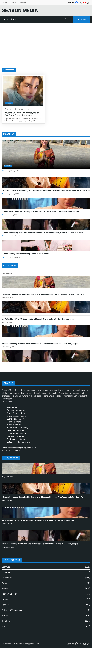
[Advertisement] (46, 42)
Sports (5, 615)
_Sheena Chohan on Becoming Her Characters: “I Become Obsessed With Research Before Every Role (46, 190)
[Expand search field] (65, 19)
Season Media (20, 10)
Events (5, 588)
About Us (15, 19)
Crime (4, 583)
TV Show (6, 621)
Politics (5, 604)
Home (4, 2)
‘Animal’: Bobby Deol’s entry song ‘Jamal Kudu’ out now (25, 254)
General (5, 599)
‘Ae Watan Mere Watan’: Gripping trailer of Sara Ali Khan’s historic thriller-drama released (40, 211)
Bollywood (7, 165)
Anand (9, 109)
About (13, 2)
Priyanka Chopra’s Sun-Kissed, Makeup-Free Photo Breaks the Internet (22, 114)
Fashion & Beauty (9, 594)
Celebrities (9, 103)
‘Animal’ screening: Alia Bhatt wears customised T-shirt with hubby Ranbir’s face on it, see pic (42, 233)
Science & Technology (12, 610)
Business (6, 572)
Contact (22, 2)
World (4, 626)
